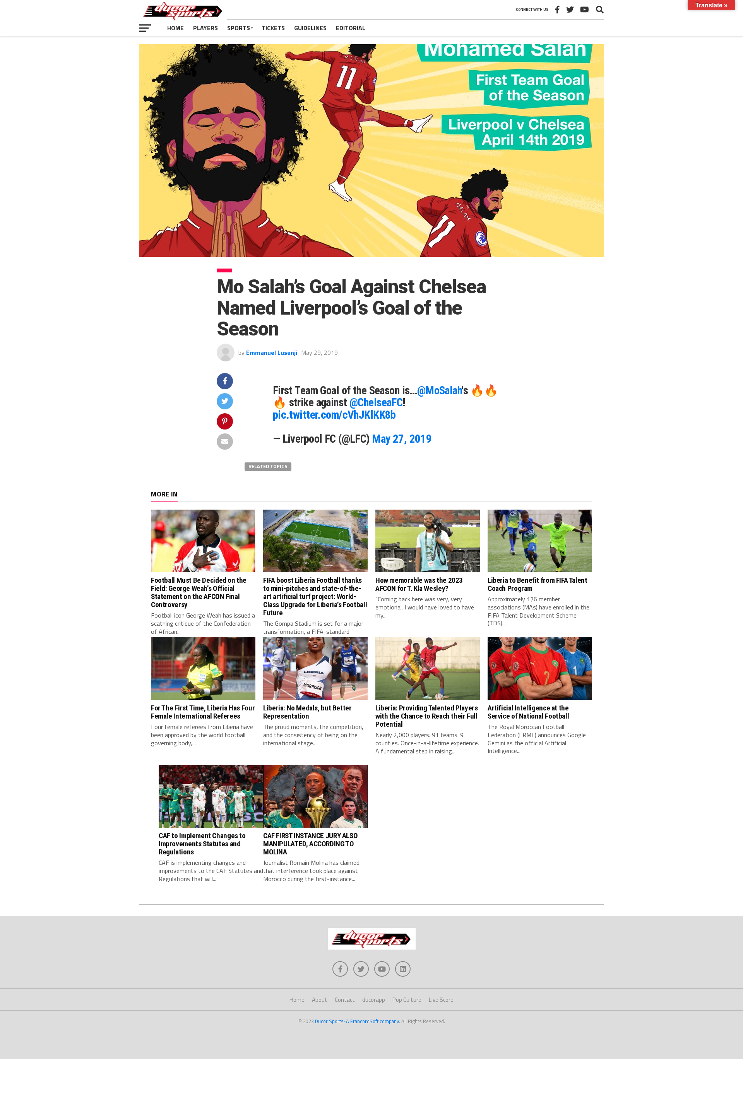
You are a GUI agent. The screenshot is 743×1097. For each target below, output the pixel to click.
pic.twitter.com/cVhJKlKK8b (334, 414)
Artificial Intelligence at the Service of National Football (528, 711)
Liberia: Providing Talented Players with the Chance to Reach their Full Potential (426, 716)
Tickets (273, 28)
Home (175, 28)
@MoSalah (439, 390)
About (319, 999)
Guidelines (310, 28)
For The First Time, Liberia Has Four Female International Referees (203, 711)
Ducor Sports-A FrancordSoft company (357, 1021)
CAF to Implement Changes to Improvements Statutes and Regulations (202, 843)
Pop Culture (406, 999)
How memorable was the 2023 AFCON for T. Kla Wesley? (419, 584)
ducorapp (373, 999)
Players (205, 28)
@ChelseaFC (375, 402)
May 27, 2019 (401, 438)
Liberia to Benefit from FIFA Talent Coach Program (537, 584)
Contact (345, 999)
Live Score (441, 999)
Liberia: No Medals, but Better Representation (307, 711)
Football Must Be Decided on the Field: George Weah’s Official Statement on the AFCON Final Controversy (199, 592)
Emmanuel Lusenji (271, 352)
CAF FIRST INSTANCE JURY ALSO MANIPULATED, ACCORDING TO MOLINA (310, 843)
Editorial (350, 28)
